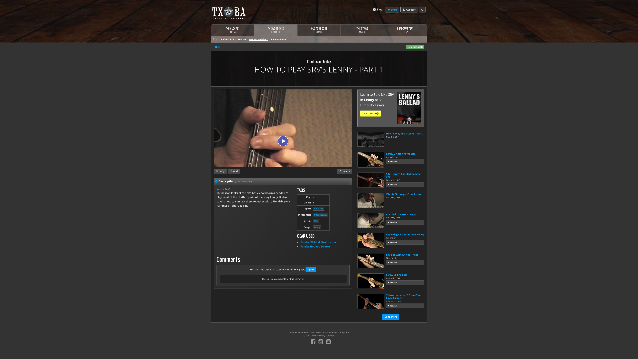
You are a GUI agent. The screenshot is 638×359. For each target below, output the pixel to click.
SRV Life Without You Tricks (402, 254)
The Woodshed (226, 39)
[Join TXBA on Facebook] (313, 341)
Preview (393, 161)
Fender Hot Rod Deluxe (315, 246)
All (218, 46)
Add (235, 171)
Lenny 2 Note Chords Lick (401, 153)
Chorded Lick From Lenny (401, 214)
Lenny (317, 227)
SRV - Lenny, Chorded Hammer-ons (404, 175)
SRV (316, 221)
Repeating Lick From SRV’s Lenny (405, 234)
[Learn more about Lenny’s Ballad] (409, 108)
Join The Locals (415, 46)
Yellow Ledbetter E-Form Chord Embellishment (404, 296)
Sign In (311, 269)
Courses (242, 39)
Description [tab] (235, 181)
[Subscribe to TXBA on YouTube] (321, 341)
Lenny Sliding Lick (396, 274)
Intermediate (320, 215)
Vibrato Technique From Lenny (403, 194)
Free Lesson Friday (258, 39)
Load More (391, 316)
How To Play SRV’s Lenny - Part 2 (404, 133)
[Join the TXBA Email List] (328, 341)
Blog (379, 9)
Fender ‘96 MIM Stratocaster (318, 242)
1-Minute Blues (278, 39)
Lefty (222, 171)
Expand (344, 171)
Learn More (369, 113)
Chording (318, 208)
